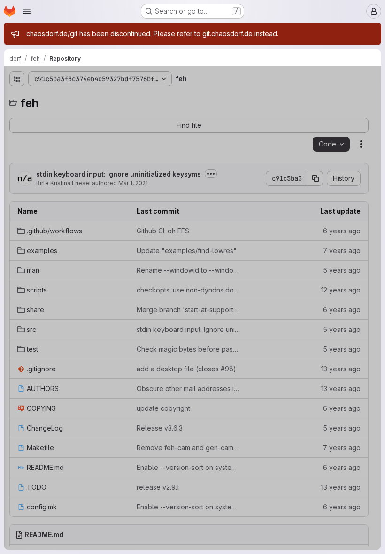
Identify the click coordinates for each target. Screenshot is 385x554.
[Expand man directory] (17, 144)
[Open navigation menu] (26, 11)
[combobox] (77, 97)
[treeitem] (78, 114)
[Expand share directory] (17, 174)
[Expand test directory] (17, 204)
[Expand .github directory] (17, 114)
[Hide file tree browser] (16, 78)
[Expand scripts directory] (17, 159)
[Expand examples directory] (17, 129)
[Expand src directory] (17, 189)
